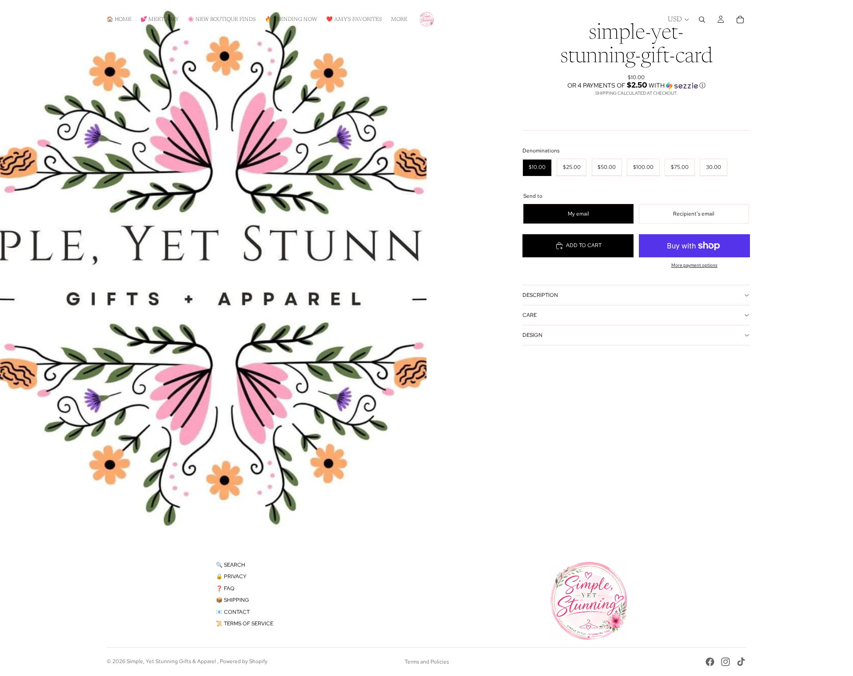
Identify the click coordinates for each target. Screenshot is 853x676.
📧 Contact (233, 612)
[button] (636, 85)
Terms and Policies (427, 661)
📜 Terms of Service (244, 623)
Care (529, 315)
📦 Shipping (232, 600)
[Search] (702, 19)
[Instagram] (725, 661)
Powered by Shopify (243, 661)
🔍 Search (230, 564)
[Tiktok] (741, 661)
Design (532, 335)
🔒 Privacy (231, 576)
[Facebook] (710, 661)
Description (540, 295)
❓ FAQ (225, 588)
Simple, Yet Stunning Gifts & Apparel (172, 661)
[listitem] (399, 19)
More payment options (694, 265)
